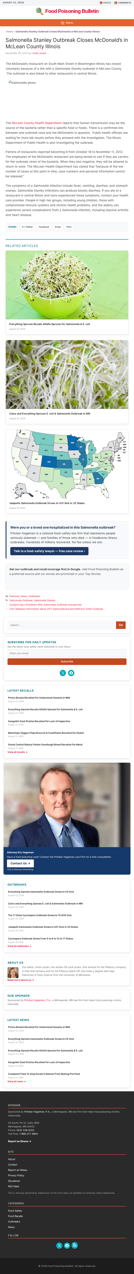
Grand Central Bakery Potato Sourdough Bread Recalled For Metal (45, 744)
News (24, 596)
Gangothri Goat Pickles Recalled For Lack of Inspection (39, 721)
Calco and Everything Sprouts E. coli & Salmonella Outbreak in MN (45, 903)
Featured (14, 596)
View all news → (17, 1081)
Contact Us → (20, 863)
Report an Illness (17, 1169)
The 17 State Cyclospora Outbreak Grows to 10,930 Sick (40, 915)
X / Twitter (27, 227)
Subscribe (67, 661)
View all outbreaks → (19, 946)
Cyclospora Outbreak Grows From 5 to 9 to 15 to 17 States (40, 938)
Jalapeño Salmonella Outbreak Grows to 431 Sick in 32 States (43, 927)
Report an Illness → (19, 1141)
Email (58, 227)
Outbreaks (34, 596)
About (11, 1159)
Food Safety (15, 1210)
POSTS (107, 2)
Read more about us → (21, 979)
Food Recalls (15, 1216)
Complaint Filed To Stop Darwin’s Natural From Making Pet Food (44, 1073)
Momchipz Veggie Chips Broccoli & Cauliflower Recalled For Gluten (46, 732)
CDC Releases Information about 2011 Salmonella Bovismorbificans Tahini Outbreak (56, 608)
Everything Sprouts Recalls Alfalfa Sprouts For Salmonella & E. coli (45, 709)
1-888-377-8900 (28, 1133)
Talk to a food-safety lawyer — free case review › (49, 551)
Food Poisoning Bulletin (72, 11)
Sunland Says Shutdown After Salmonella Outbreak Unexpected (45, 604)
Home (9, 31)
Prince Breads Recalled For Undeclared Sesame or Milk (39, 697)
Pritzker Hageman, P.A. (37, 1000)
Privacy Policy (16, 1175)
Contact (12, 1164)
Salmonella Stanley (44, 600)
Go (121, 625)
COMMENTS (124, 2)
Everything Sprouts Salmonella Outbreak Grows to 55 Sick (41, 891)
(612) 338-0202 (25, 1130)
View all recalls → (18, 752)
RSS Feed (13, 1186)
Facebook (44, 227)
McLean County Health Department (37, 123)
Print (69, 227)
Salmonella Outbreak (21, 600)
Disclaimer (14, 1180)
